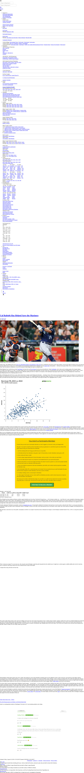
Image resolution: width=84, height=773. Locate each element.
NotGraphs (21, 42)
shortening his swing (27, 505)
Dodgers (19, 174)
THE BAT (5, 52)
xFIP (5, 279)
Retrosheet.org (3, 771)
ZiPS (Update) (11, 62)
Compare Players (15, 110)
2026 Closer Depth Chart (8, 201)
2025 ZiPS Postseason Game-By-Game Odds (12, 96)
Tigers (11, 168)
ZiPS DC (7, 48)
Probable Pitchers (13, 83)
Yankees (4, 170)
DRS (9, 281)
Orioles (4, 167)
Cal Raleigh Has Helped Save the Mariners (19, 315)
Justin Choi (3, 318)
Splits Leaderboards (7, 112)
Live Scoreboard (6, 83)
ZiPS (4, 48)
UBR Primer (8, 284)
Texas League (22, 128)
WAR (4, 284)
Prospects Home (6, 216)
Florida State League (23, 130)
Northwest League (25, 129)
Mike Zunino (56, 681)
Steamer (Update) (13, 63)
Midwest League (8, 129)
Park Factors (5, 260)
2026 (7, 104)
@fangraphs (29, 760)
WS (10, 142)
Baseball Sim (5, 247)
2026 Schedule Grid (7, 205)
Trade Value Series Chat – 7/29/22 (7, 699)
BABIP (8, 279)
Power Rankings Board (7, 253)
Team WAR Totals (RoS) (8, 163)
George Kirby (38, 691)
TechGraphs (26, 42)
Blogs (4, 272)
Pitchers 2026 (11, 152)
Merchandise (5, 264)
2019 (19, 89)
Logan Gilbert (30, 691)
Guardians (12, 165)
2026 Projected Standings (8, 93)
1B (8, 180)
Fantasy (20, 43)
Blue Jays (5, 165)
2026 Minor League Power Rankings (10, 209)
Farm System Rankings (7, 221)
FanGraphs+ (32, 42)
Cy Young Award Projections (9, 77)
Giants (18, 175)
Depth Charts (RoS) (7, 64)
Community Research (7, 40)
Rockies (19, 177)
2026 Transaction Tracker (8, 204)
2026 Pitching (11, 136)
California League (7, 130)
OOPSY (4, 54)
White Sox (12, 170)
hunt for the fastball (54, 429)
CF (16, 180)
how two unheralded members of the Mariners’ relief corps (29, 364)
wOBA (4, 277)
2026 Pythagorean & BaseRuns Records (11, 95)
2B (9, 180)
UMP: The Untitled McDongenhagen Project (34, 44)
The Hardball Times (14, 42)
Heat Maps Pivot (6, 248)
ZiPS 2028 (10, 71)
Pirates (11, 176)
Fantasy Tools (5, 271)
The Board (5, 217)
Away (15, 155)
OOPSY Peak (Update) (13, 58)
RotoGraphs (5, 36)
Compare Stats (23, 110)
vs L (7, 155)
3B (13, 180)
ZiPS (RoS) (5, 62)
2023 (9, 89)
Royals (11, 167)
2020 (17, 89)
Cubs (11, 175)
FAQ (7, 25)
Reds (11, 177)
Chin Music (21, 44)
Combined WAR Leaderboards (9, 146)
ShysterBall (25, 43)
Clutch (17, 284)
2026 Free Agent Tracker (8, 211)
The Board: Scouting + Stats (8, 218)
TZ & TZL (15, 281)
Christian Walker (66, 426)
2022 (11, 89)
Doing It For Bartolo (55, 44)
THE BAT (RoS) (6, 67)
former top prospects (66, 689)
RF (18, 180)
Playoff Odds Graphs (15, 94)
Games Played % (15, 75)
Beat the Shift (28, 37)
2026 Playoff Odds (6, 94)
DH (20, 180)
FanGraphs (5, 30)
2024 (6, 89)
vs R (9, 155)
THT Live (11, 43)
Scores (4, 267)
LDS (16, 142)
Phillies (4, 177)
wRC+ (7, 277)
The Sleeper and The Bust (12, 37)
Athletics (19, 168)
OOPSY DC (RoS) (7, 68)
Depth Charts (5, 50)
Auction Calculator (6, 22)
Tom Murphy (20, 369)
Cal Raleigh (53, 369)
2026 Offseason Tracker (8, 213)
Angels (18, 165)
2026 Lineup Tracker (7, 208)
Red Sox (4, 169)
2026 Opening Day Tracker (8, 214)
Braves (4, 173)
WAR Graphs (5, 148)
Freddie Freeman (49, 430)
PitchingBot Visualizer (7, 252)
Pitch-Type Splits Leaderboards (9, 113)
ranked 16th (46, 365)
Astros (18, 167)
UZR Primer (5, 281)
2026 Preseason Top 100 (8, 243)
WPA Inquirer (5, 150)
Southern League (15, 128)
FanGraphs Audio (14, 44)
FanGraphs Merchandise (8, 15)
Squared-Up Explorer (7, 254)
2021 (14, 89)
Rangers (19, 170)
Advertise (40, 760)
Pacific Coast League (19, 126)
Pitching (8, 123)
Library (4, 258)
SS (11, 180)
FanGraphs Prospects (7, 34)
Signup (4, 25)
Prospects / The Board (7, 266)
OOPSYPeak (5, 58)
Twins (11, 169)
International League (10, 126)
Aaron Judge (46, 426)
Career (20, 104)
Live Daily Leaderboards (8, 84)
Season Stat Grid (6, 115)
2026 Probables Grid (7, 207)
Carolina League (15, 130)
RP (8, 181)
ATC (4, 51)
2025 (4, 89)
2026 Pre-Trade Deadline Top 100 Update (11, 245)
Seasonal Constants (7, 286)
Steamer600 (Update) (12, 57)
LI (14, 284)
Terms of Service (46, 760)
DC (9, 165)
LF (14, 180)
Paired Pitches (5, 251)
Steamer (4, 49)
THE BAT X (10, 52)
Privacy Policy (54, 760)
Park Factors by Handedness (8, 288)
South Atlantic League (16, 129)
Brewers (11, 173)
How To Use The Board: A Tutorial (10, 220)
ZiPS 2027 (5, 71)
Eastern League (8, 128)
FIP (3, 279)
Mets (4, 175)
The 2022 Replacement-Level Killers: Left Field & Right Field (13, 702)
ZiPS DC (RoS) (18, 62)
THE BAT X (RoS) (14, 67)
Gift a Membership (6, 16)
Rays (4, 168)
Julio (59, 691)
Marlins (4, 174)
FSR (12, 281)
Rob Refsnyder (58, 426)
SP (6, 181)
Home (12, 155)
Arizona (7, 131)
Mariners (19, 169)
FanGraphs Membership (8, 14)
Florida (10, 131)
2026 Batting (5, 136)
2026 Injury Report (7, 202)
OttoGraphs (62, 44)
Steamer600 (5, 57)
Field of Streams (21, 37)
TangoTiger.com (3, 768)
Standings (5, 268)
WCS (19, 142)
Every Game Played (7, 75)
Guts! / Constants (6, 259)
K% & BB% (14, 277)
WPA (12, 284)
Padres (18, 176)
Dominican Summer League (10, 132)
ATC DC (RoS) (6, 65)
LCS (13, 142)
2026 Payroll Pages (7, 203)
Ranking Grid (9, 110)
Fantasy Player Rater (7, 21)
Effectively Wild (10, 31)
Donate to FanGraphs (7, 17)
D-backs (19, 173)
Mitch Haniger (33, 429)
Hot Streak (5, 249)
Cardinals (12, 174)
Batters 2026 (5, 152)
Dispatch (16, 43)
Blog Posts (11, 25)
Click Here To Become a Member (42, 485)
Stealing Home (47, 44)
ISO (10, 277)
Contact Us (35, 760)
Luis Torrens (33, 369)
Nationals (5, 176)
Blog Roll (5, 28)
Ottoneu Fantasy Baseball (8, 24)
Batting (4, 123)
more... (19, 277)
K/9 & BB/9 (13, 279)
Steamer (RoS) (6, 63)
